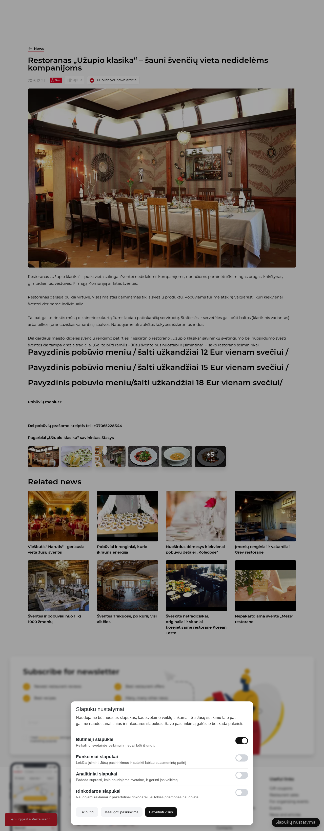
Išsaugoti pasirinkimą (121, 812)
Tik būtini (87, 812)
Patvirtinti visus (161, 812)
